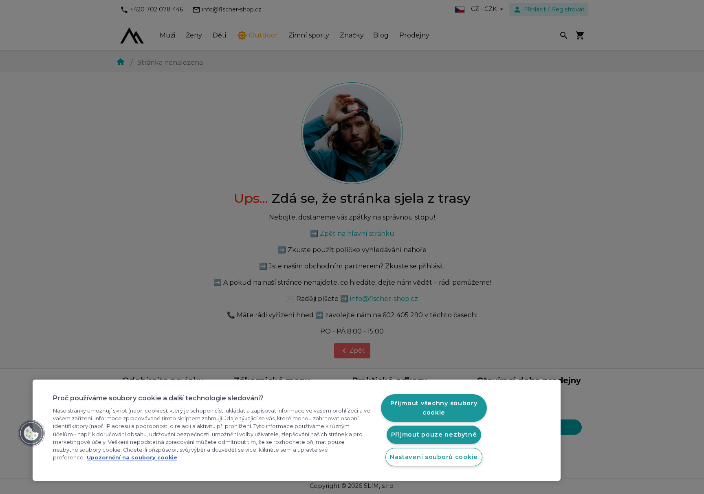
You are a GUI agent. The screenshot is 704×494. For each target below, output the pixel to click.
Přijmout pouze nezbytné (434, 434)
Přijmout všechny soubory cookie (433, 408)
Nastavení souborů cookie (434, 457)
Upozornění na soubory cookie (132, 458)
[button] (31, 433)
